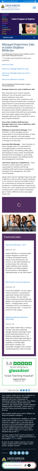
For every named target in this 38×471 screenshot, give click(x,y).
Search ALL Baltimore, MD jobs (13, 79)
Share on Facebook (21, 390)
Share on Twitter (24, 390)
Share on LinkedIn (26, 390)
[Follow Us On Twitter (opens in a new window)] (15, 453)
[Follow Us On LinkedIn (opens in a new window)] (23, 453)
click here (14, 438)
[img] (10, 7)
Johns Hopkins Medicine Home (11, 1)
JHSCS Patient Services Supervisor (18, 282)
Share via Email (29, 390)
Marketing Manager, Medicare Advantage (17, 318)
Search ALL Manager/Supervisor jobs (15, 69)
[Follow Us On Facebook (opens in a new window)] (11, 453)
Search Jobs (8, 37)
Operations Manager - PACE (16, 245)
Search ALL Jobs (7, 64)
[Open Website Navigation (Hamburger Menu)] (33, 5)
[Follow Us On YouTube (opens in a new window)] (19, 453)
